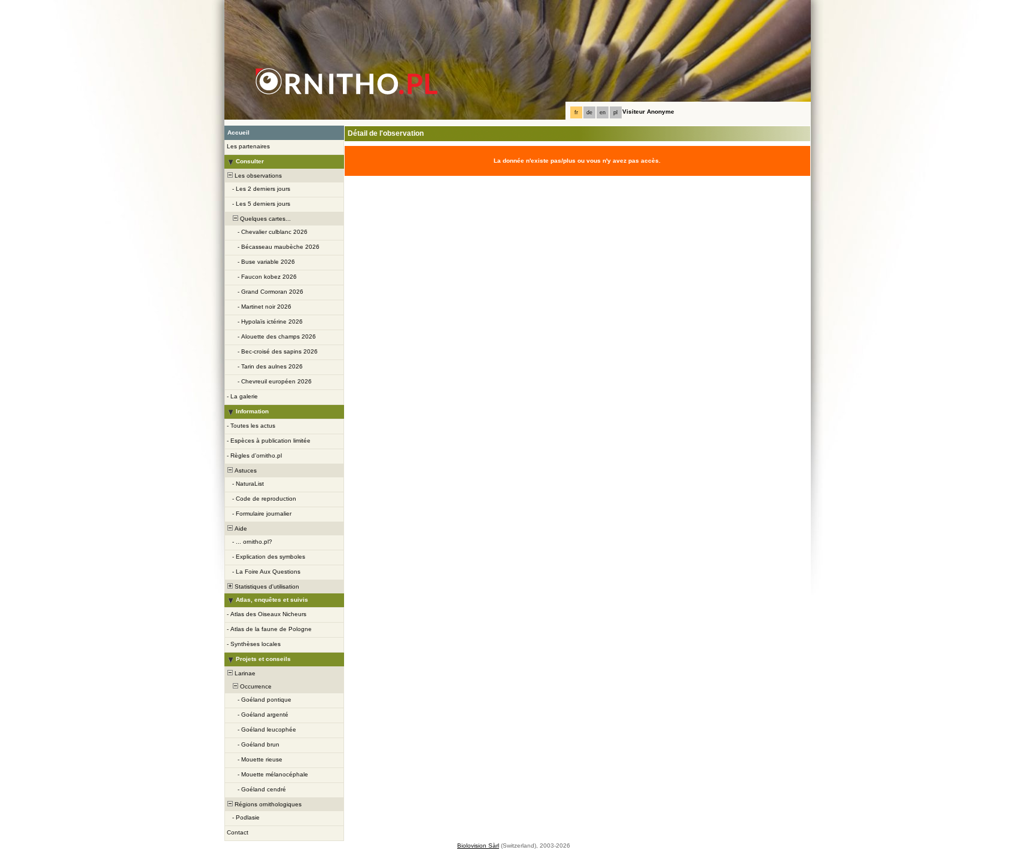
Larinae (244, 673)
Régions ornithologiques (267, 804)
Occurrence (255, 686)
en (603, 112)
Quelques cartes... (264, 218)
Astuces (245, 470)
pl (615, 112)
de (589, 112)
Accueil (238, 132)
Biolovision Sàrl (478, 845)
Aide (240, 528)
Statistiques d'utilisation (266, 586)
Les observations (257, 175)
